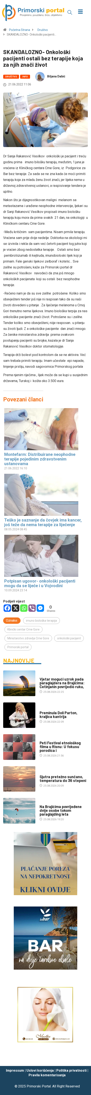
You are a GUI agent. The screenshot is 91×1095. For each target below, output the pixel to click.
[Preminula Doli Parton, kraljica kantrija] (19, 715)
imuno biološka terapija (41, 620)
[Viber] (32, 608)
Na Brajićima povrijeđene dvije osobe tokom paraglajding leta (61, 810)
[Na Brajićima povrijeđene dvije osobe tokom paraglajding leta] (19, 811)
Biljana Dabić (56, 76)
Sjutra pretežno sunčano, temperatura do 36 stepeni (63, 778)
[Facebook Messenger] (40, 608)
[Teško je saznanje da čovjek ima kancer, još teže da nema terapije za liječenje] (43, 495)
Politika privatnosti (71, 1070)
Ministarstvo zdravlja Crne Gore (28, 638)
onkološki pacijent (69, 638)
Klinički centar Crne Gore (23, 629)
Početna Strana (19, 30)
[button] (70, 12)
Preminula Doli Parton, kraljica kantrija (58, 714)
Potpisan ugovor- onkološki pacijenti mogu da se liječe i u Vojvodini (39, 583)
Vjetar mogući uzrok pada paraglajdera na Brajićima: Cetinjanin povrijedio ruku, (62, 683)
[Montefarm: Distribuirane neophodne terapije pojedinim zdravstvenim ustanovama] (43, 429)
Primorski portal (18, 647)
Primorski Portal (39, 1086)
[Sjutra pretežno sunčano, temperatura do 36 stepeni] (19, 779)
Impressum (15, 1070)
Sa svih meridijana (52, 708)
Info (25, 76)
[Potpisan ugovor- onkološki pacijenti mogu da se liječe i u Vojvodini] (43, 556)
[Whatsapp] (24, 608)
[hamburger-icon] (80, 12)
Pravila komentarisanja (47, 1075)
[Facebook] (7, 608)
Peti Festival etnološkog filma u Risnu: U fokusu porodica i (60, 747)
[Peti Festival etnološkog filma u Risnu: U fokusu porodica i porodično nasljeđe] (19, 747)
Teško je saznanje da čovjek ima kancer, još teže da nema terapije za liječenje (43, 522)
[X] (15, 608)
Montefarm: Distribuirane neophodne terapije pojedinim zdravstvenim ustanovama (39, 459)
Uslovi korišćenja (40, 1070)
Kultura (45, 738)
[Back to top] (81, 1058)
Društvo (42, 30)
